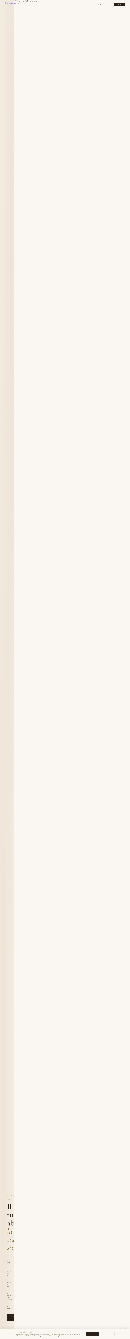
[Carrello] (100, 5)
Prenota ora (79, 5)
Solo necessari (107, 1334)
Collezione (43, 5)
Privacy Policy (49, 1336)
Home (33, 5)
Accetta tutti (92, 1334)
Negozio (53, 5)
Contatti (69, 5)
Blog (61, 5)
